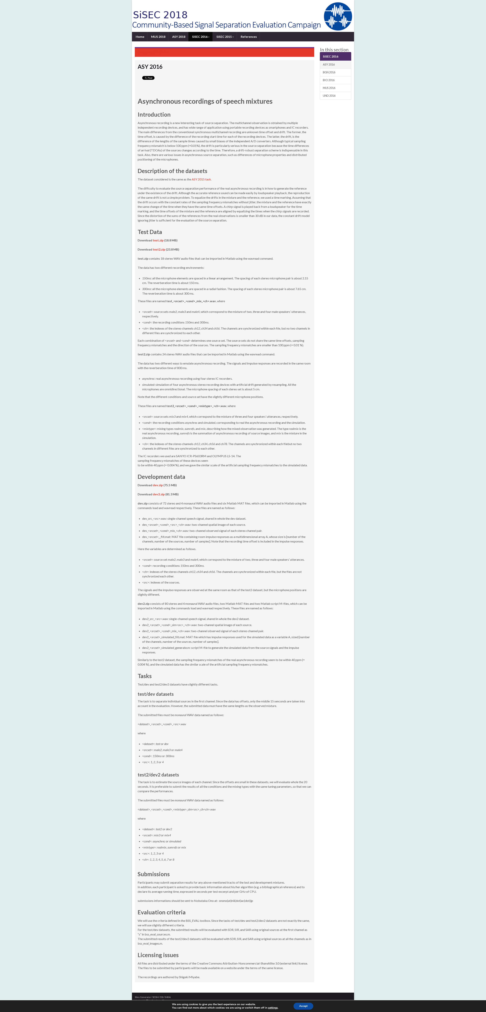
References (248, 36)
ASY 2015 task (201, 179)
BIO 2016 (329, 80)
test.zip (158, 240)
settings (273, 1008)
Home (139, 36)
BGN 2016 (329, 72)
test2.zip (159, 249)
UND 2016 (329, 95)
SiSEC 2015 (224, 36)
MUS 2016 (329, 87)
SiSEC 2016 (200, 36)
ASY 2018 (178, 36)
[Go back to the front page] (243, 16)
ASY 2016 (329, 64)
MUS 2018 (158, 36)
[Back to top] (477, 1003)
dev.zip (158, 485)
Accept (303, 1006)
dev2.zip (159, 494)
